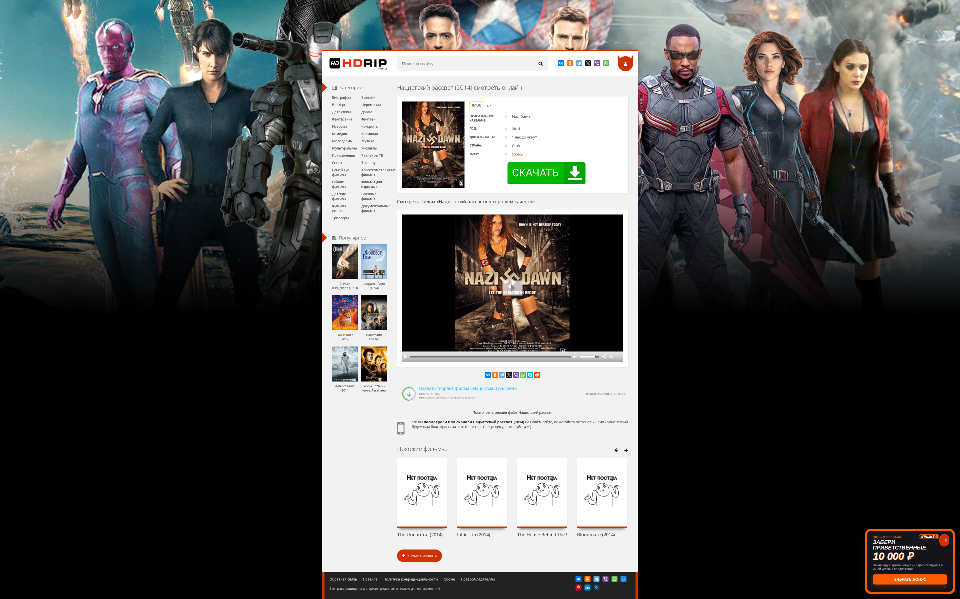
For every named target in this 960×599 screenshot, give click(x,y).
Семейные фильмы (340, 172)
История (339, 126)
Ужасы (517, 154)
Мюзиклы (369, 148)
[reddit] (537, 375)
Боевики (368, 97)
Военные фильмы (368, 196)
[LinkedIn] (587, 588)
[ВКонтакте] (561, 64)
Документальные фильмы (374, 208)
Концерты (369, 126)
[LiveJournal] (597, 588)
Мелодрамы (342, 140)
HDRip (354, 63)
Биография (341, 97)
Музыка (367, 140)
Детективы (341, 112)
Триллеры (340, 218)
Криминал (369, 133)
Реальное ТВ (372, 155)
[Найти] (540, 63)
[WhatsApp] (606, 64)
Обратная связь (343, 579)
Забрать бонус (910, 579)
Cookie (449, 579)
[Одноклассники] (570, 64)
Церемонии (371, 104)
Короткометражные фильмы (374, 172)
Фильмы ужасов (339, 208)
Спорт (337, 162)
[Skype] (530, 375)
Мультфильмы (344, 148)
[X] (588, 64)
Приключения (343, 155)
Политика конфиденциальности (411, 579)
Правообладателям (478, 579)
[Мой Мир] (623, 580)
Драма (366, 112)
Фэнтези (368, 119)
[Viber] (597, 64)
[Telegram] (579, 64)
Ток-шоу (368, 162)
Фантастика (342, 119)
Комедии (339, 133)
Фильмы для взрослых (371, 184)
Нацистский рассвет (535, 412)
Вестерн (339, 104)
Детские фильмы (339, 196)
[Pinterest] (579, 588)
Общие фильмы (339, 184)
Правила (370, 579)
